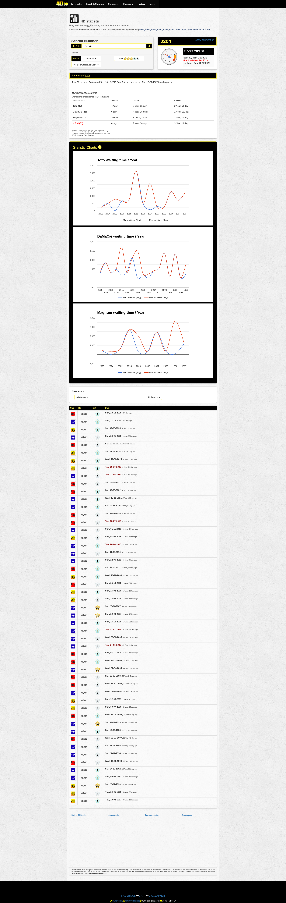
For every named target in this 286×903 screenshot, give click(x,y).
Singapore (113, 4)
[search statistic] (149, 46)
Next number (187, 815)
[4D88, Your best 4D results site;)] (62, 3)
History (141, 4)
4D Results (76, 4)
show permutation (204, 40)
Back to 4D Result (79, 815)
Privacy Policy (117, 901)
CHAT (142, 895)
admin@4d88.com (132, 901)
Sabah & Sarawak (95, 4)
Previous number (152, 815)
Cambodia (128, 4)
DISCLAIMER (157, 895)
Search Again (113, 815)
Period (76, 58)
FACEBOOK (128, 895)
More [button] (152, 4)
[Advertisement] (143, 844)
